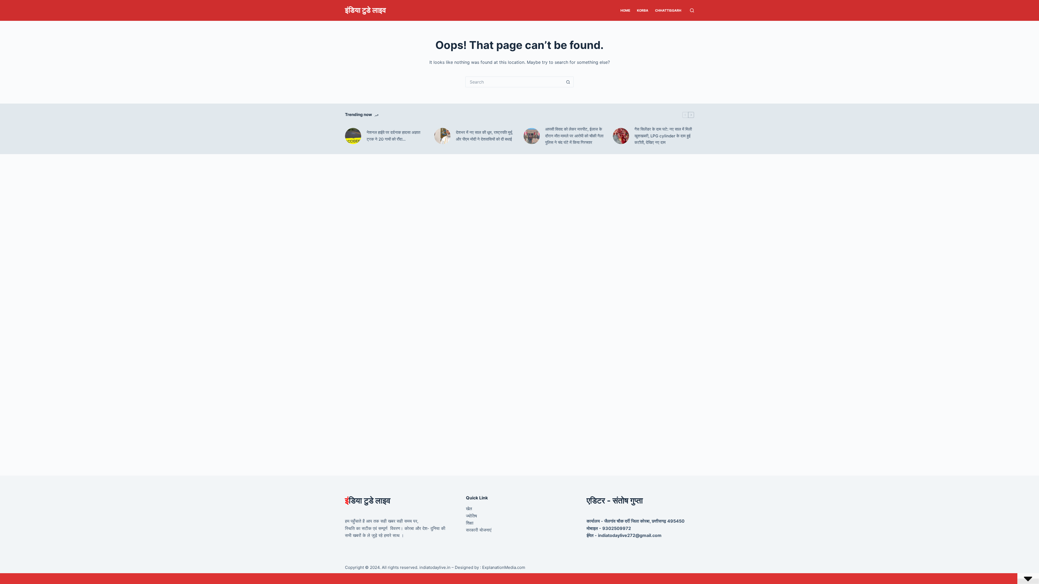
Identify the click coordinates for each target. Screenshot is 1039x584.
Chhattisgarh (668, 10)
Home (625, 10)
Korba (642, 10)
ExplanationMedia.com (503, 567)
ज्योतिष (471, 516)
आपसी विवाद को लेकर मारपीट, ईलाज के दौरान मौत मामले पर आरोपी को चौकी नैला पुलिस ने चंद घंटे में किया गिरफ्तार (574, 136)
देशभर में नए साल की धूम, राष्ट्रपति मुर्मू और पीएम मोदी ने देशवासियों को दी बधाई (484, 136)
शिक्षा (470, 523)
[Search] (692, 10)
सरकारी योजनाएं (478, 530)
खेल (469, 508)
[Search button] (568, 82)
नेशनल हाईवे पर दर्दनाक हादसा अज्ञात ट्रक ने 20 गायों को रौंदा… (393, 136)
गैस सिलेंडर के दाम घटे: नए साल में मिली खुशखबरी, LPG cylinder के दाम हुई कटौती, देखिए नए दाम (663, 136)
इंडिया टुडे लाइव (365, 10)
